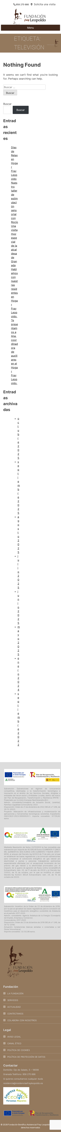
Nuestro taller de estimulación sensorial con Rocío (14, 202)
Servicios (12, 1000)
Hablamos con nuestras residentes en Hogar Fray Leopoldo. (14, 293)
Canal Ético (14, 1043)
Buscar (7, 103)
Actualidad (14, 1007)
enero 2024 (18, 674)
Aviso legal (14, 1036)
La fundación (15, 993)
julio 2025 (18, 571)
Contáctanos (15, 1013)
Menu (30, 27)
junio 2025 (18, 607)
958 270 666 (22, 4)
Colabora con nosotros (22, 1020)
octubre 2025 (18, 438)
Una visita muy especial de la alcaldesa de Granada (14, 245)
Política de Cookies (18, 1050)
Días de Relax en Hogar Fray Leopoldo (14, 163)
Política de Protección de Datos (26, 1057)
